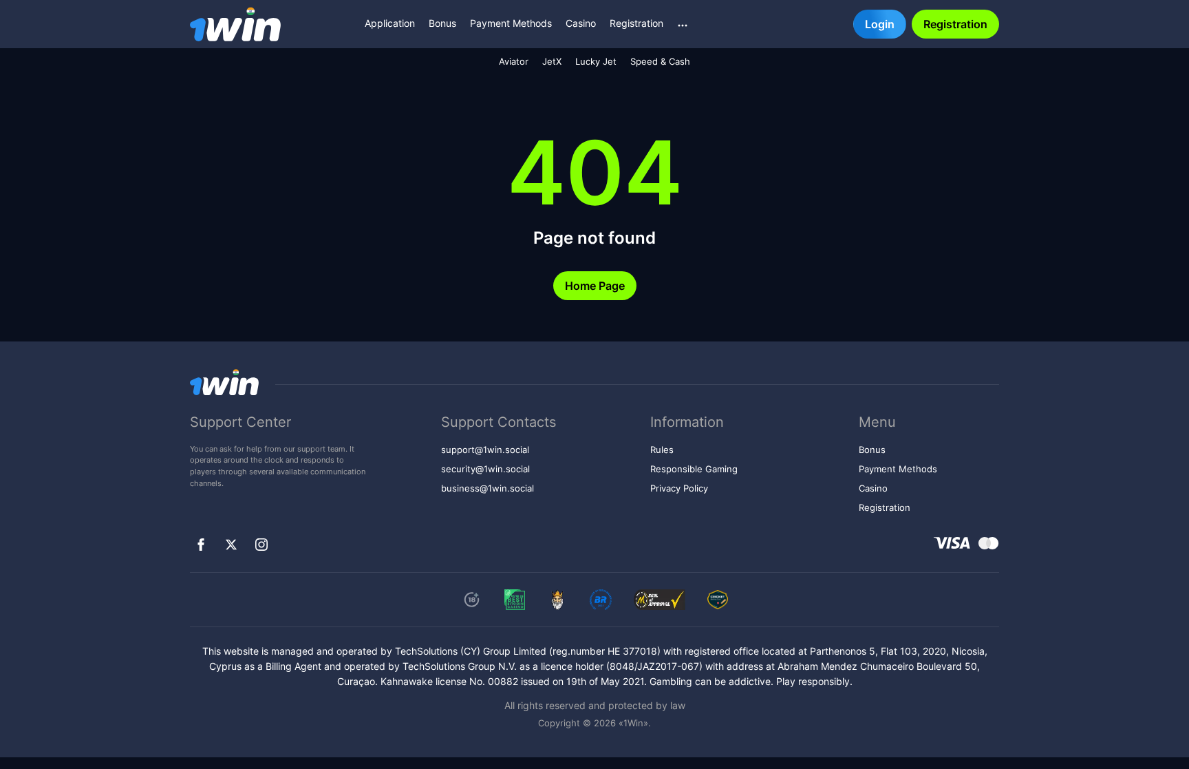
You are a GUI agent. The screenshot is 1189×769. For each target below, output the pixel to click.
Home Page (595, 286)
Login (880, 24)
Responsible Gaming (694, 469)
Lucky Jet (596, 61)
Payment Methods (511, 23)
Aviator (513, 61)
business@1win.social (487, 488)
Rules (662, 450)
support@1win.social (485, 450)
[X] (231, 545)
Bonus (442, 23)
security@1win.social (485, 469)
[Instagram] (261, 545)
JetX (551, 61)
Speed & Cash (660, 61)
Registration (636, 23)
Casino (581, 23)
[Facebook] (201, 545)
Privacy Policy (679, 488)
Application (390, 23)
